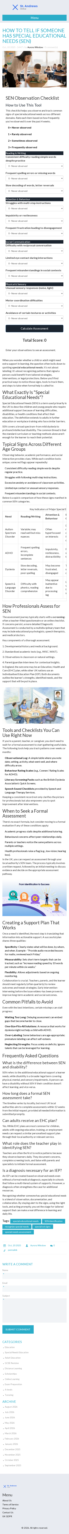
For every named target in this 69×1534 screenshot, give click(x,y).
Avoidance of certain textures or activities (31, 312)
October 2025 (12, 1460)
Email (4, 1283)
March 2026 (11, 1433)
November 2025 (13, 1454)
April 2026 (10, 1428)
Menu (35, 18)
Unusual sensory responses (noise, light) (29, 287)
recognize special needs (17, 1226)
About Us (7, 1500)
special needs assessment (18, 1232)
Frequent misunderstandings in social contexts (33, 270)
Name (5, 1270)
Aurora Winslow (35, 47)
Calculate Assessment (34, 328)
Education (10, 1347)
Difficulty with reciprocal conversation (29, 245)
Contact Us (7, 1512)
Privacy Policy (9, 1508)
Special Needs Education (17, 1352)
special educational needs (26, 1221)
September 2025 (13, 1465)
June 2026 (10, 1417)
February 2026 (12, 1438)
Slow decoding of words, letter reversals (30, 185)
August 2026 (11, 1406)
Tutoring (9, 1395)
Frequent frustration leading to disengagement (34, 227)
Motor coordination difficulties (24, 300)
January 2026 (11, 1444)
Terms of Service (10, 1504)
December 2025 (12, 1449)
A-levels (8, 1389)
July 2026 (9, 1412)
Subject (6, 1295)
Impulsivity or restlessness (22, 215)
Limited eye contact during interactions (29, 257)
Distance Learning (13, 1368)
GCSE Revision (12, 1363)
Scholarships (11, 1373)
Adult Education (13, 1357)
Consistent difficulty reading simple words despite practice (31, 158)
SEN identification (54, 1221)
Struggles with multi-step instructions (28, 202)
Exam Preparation (13, 1384)
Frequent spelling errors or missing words (30, 172)
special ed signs (43, 1226)
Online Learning (12, 1379)
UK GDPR (7, 1516)
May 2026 (10, 1423)
